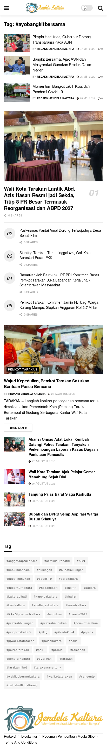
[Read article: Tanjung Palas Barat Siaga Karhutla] (14, 499)
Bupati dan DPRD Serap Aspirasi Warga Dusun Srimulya (63, 516)
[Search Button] (100, 7)
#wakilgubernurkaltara (23, 676)
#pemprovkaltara (19, 632)
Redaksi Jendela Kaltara (55, 49)
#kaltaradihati (16, 596)
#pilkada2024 (64, 632)
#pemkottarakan (86, 623)
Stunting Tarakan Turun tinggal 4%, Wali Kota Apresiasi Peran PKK (55, 255)
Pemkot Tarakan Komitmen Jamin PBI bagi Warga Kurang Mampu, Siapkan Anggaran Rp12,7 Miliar (58, 305)
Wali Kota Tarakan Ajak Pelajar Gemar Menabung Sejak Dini (62, 474)
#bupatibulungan (71, 570)
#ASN (81, 561)
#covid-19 (44, 578)
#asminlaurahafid (57, 561)
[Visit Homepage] (45, 8)
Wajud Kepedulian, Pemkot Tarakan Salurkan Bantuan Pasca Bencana (46, 383)
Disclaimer (29, 736)
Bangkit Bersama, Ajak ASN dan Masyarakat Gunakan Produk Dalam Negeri (62, 64)
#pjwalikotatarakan (20, 641)
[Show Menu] (6, 7)
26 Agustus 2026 (43, 483)
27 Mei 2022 (87, 49)
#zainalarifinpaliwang (22, 685)
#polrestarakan (17, 650)
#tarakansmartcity (47, 667)
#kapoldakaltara (46, 596)
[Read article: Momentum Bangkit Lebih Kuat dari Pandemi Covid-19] (17, 92)
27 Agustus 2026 (62, 394)
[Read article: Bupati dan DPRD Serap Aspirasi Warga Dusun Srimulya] (14, 519)
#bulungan (44, 570)
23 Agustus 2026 (43, 501)
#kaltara (90, 587)
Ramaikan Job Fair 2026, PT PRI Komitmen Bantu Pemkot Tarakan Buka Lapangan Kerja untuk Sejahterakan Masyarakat (59, 279)
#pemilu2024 (78, 614)
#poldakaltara (52, 641)
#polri (40, 650)
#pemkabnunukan (54, 623)
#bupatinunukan (18, 578)
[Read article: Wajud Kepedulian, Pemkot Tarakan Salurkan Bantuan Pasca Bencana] (53, 349)
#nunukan (54, 614)
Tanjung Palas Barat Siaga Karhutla (60, 494)
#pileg (43, 632)
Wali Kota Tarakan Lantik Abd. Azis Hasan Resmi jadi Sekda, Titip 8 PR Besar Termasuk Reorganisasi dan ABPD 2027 (39, 198)
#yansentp (87, 676)
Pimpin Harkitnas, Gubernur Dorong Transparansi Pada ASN (61, 39)
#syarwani (44, 658)
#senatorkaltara (18, 658)
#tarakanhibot (16, 667)
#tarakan (66, 658)
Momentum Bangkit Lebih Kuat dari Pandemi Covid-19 (60, 88)
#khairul (71, 596)
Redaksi (10, 736)
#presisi (57, 650)
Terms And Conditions (20, 742)
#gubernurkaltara (19, 587)
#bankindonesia (18, 570)
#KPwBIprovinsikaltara (23, 614)
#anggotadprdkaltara (21, 561)
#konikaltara (15, 605)
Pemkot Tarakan (22, 369)
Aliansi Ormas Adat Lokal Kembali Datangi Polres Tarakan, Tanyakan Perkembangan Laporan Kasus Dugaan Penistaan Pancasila (63, 447)
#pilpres (87, 632)
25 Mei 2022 (87, 76)
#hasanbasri (48, 587)
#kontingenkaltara (45, 605)
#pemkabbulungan (20, 623)
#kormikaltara (76, 605)
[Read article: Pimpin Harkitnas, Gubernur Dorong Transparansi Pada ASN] (17, 43)
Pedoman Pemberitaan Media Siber (69, 736)
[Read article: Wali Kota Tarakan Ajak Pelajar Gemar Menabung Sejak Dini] (14, 476)
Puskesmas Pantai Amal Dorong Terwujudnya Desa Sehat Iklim (60, 233)
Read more (20, 427)
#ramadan (77, 650)
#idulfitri (71, 587)
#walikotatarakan (59, 676)
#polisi (73, 641)
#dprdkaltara (68, 578)
